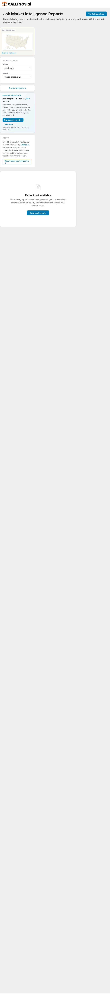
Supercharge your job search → (17, 162)
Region (5, 64)
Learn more (8, 124)
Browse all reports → (17, 88)
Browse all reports (38, 213)
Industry (6, 73)
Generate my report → (13, 120)
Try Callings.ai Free (96, 14)
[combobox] (16, 68)
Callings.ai (25, 145)
